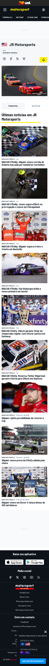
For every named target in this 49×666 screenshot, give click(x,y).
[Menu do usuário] (43, 9)
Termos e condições (15, 652)
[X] (17, 58)
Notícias (36, 106)
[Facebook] (11, 58)
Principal (13, 106)
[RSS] (38, 577)
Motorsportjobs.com (24, 601)
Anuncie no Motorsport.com (24, 626)
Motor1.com (24, 597)
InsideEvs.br (25, 592)
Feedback (25, 622)
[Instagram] (4, 58)
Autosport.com (24, 605)
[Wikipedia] (24, 58)
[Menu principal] (5, 10)
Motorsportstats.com (25, 610)
